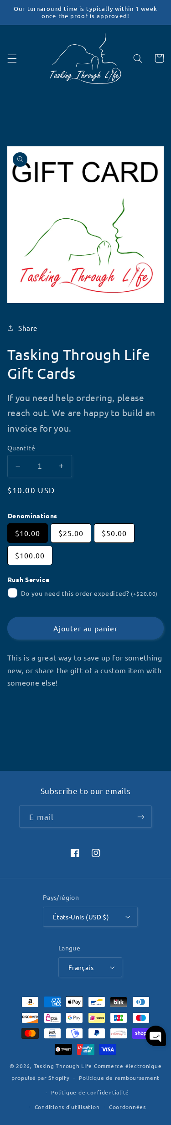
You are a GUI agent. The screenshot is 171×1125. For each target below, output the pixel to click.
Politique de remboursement (119, 1077)
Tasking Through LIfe (63, 1065)
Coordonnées (127, 1106)
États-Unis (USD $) (81, 917)
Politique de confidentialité (90, 1092)
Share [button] (27, 328)
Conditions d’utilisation (67, 1106)
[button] (11, 58)
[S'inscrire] (140, 816)
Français (80, 967)
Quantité (21, 448)
